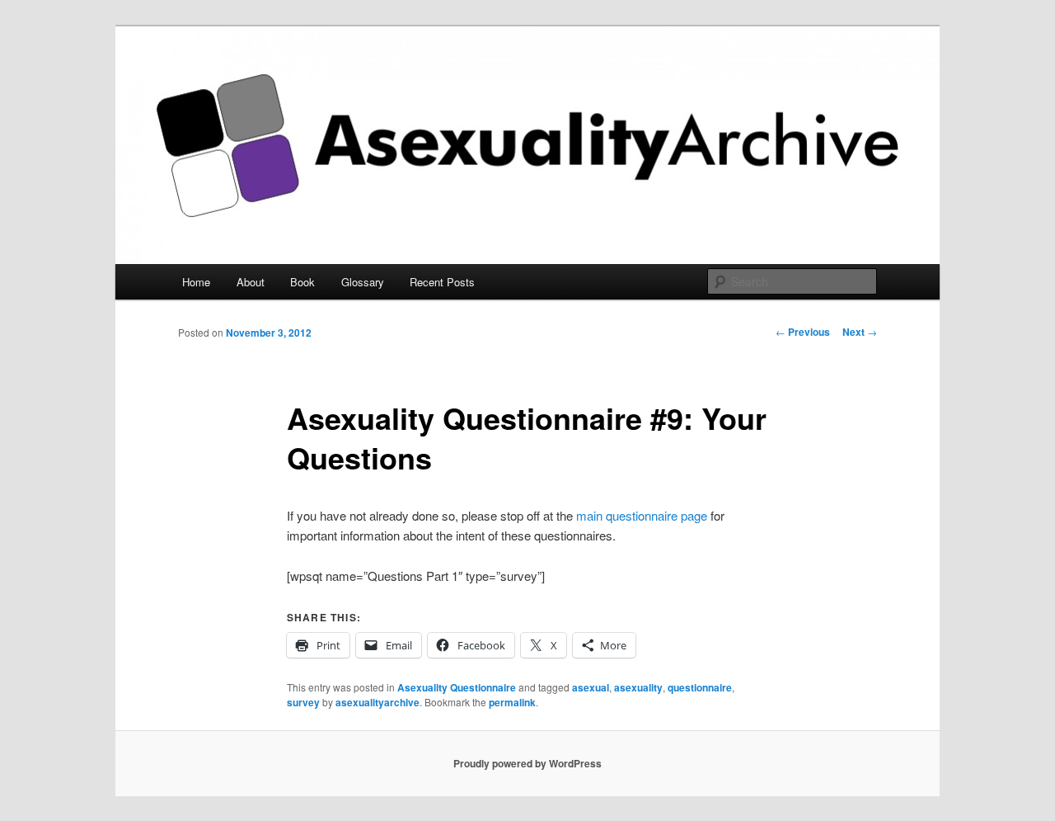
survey (303, 702)
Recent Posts (442, 282)
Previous (803, 331)
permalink (512, 702)
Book (302, 282)
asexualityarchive (377, 702)
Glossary (362, 282)
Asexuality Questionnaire (456, 687)
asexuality (638, 687)
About (251, 282)
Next (859, 331)
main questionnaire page (641, 515)
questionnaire (700, 687)
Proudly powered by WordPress (527, 763)
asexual (590, 687)
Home (196, 282)
